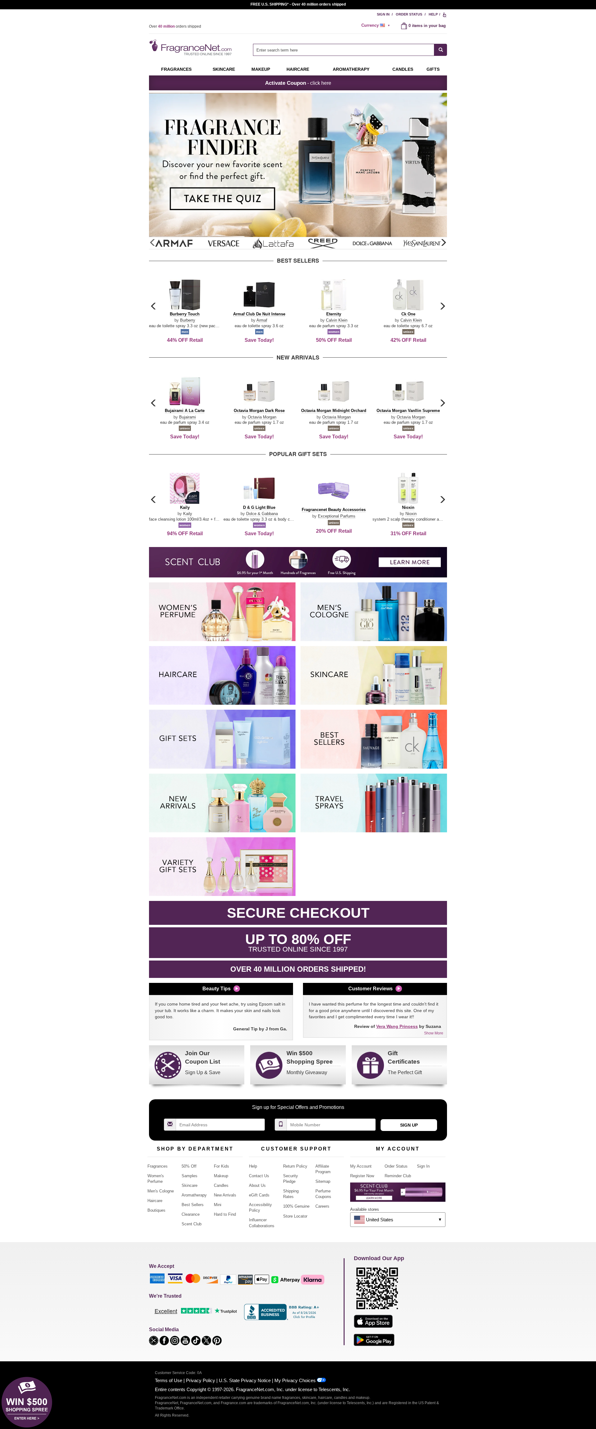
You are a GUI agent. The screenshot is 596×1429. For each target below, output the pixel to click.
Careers (322, 1206)
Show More (433, 1033)
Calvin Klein (336, 320)
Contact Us (259, 1175)
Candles (221, 1185)
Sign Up (409, 1125)
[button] (443, 243)
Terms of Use (168, 1380)
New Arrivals (225, 1195)
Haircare (298, 69)
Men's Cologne (160, 1191)
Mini (217, 1204)
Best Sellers (193, 1204)
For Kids (221, 1166)
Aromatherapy (194, 1195)
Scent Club (191, 1224)
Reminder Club (398, 1175)
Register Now (362, 1175)
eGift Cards (259, 1195)
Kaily (187, 513)
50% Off (189, 1166)
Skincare (224, 69)
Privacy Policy (200, 1380)
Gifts (433, 69)
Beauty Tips (216, 988)
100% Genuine (296, 1206)
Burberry (187, 320)
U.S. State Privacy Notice (245, 1380)
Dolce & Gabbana (262, 513)
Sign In (383, 14)
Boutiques (156, 1210)
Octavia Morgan (262, 417)
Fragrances (176, 69)
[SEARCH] (440, 50)
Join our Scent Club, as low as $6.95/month (298, 4)
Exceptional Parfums (336, 516)
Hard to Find (225, 1214)
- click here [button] (298, 83)
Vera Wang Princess (397, 1026)
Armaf (261, 320)
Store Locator (295, 1216)
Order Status (409, 14)
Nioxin (411, 513)
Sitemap (322, 1181)
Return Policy (295, 1166)
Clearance (191, 1214)
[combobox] (350, 50)
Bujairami (187, 417)
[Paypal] (228, 1279)
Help (433, 14)
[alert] (376, 25)
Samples (189, 1175)
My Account (361, 1166)
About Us (257, 1185)
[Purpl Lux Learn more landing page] (397, 1194)
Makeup (260, 69)
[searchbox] (343, 50)
